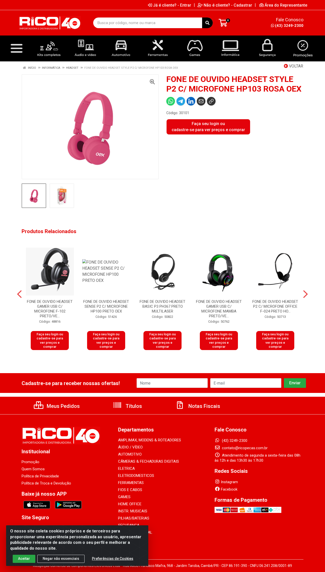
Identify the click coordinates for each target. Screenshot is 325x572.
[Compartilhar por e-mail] (201, 101)
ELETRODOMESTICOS (136, 475)
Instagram (229, 482)
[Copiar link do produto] (211, 101)
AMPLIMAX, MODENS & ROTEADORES (149, 440)
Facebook (229, 489)
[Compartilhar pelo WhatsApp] (170, 101)
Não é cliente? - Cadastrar (228, 5)
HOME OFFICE (129, 504)
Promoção (30, 462)
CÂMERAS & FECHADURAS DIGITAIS (148, 461)
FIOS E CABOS (130, 490)
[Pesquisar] (207, 23)
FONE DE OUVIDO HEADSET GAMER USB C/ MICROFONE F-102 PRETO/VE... (50, 308)
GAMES (124, 497)
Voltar (295, 66)
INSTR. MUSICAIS (132, 511)
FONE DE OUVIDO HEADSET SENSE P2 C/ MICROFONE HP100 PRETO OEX (106, 306)
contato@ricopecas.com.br (244, 448)
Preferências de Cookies (112, 559)
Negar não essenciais (61, 559)
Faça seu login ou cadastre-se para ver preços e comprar (208, 126)
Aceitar (24, 559)
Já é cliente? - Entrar (172, 5)
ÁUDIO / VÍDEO (130, 447)
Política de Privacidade (40, 476)
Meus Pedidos (62, 406)
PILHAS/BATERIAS (133, 518)
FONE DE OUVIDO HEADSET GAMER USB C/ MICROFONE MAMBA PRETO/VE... (219, 308)
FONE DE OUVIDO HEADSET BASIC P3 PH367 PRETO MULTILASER (162, 306)
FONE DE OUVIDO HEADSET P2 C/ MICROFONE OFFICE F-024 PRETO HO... (275, 306)
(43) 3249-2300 (289, 25)
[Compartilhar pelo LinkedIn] (191, 101)
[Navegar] (19, 294)
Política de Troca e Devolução (46, 483)
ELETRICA (126, 468)
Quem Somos (33, 469)
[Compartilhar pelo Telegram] (180, 101)
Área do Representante (286, 5)
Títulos (133, 406)
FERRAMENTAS (131, 482)
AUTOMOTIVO (130, 454)
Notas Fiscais (203, 406)
